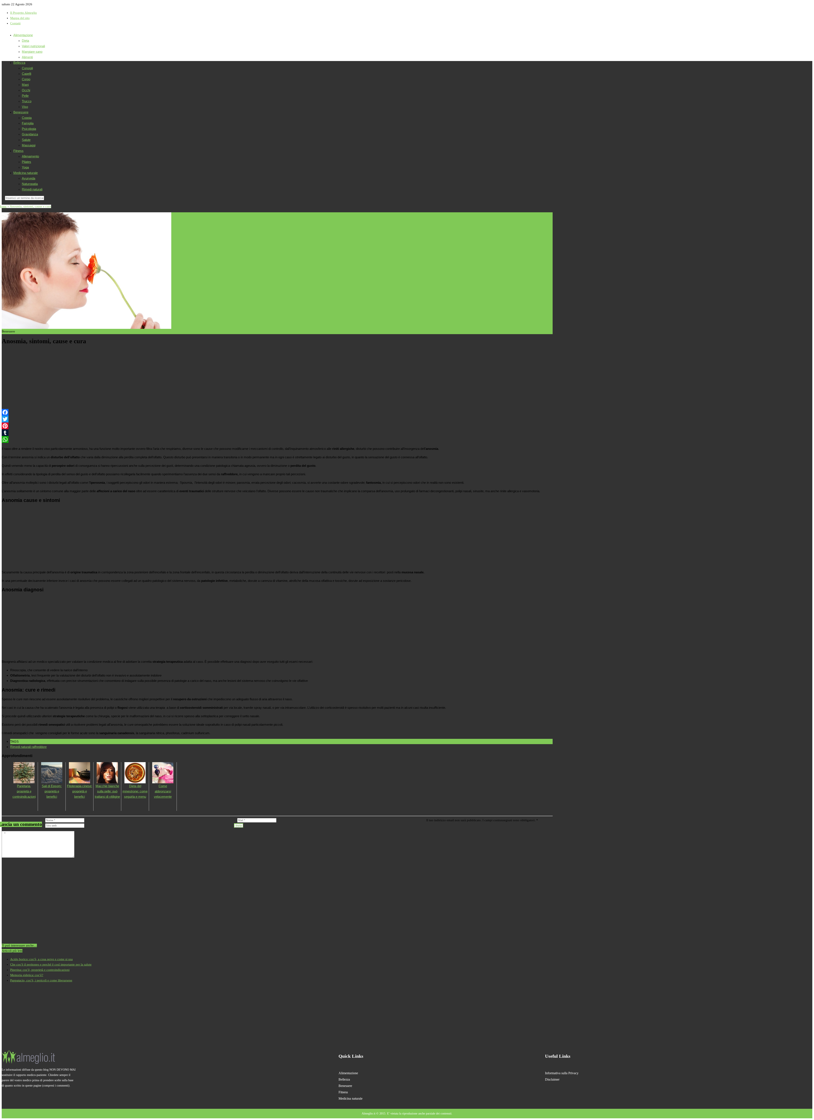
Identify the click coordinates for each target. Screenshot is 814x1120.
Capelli (26, 73)
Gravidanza (30, 134)
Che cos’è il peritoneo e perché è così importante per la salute (51, 964)
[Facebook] (277, 412)
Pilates (26, 162)
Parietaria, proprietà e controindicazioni (24, 791)
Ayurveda (28, 178)
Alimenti (27, 57)
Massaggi (28, 145)
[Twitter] (277, 419)
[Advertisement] (129, 377)
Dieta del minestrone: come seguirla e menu (135, 791)
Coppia (27, 118)
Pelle (25, 95)
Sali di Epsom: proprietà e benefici (52, 791)
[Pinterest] (277, 425)
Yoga (25, 167)
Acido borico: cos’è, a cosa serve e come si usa (41, 959)
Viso (25, 106)
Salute (26, 140)
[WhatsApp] (277, 439)
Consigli (27, 68)
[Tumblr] (277, 432)
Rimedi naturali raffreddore (28, 747)
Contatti (15, 23)
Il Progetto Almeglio (23, 12)
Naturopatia (30, 184)
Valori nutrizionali (33, 46)
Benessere (20, 112)
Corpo (26, 79)
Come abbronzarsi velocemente (163, 791)
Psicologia (29, 129)
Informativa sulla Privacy (561, 1073)
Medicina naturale (25, 173)
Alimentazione (23, 35)
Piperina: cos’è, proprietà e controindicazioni (40, 969)
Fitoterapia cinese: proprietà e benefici (79, 791)
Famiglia (27, 123)
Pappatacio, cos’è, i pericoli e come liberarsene (41, 980)
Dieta (25, 40)
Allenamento (30, 156)
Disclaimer (552, 1079)
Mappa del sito (20, 18)
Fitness (18, 151)
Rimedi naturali (32, 189)
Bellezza (19, 62)
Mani (25, 84)
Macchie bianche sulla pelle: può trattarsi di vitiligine (107, 791)
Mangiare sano (32, 51)
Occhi (26, 90)
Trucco (26, 101)
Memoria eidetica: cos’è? (26, 975)
